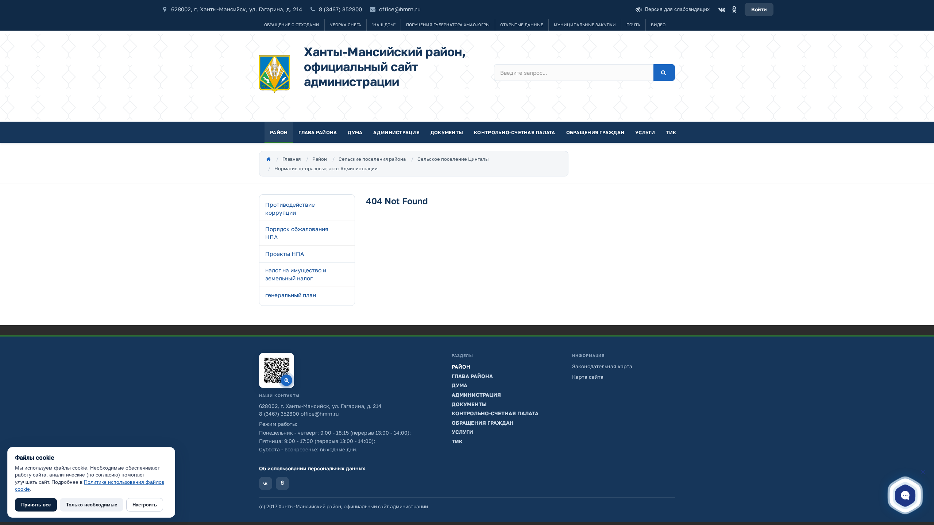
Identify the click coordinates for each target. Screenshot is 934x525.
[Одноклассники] (734, 9)
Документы (447, 132)
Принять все (36, 505)
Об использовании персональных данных (312, 468)
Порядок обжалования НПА (296, 233)
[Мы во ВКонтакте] (265, 483)
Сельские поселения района (372, 159)
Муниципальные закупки (585, 24)
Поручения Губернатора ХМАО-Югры (448, 24)
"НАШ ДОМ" (383, 24)
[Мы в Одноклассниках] (282, 483)
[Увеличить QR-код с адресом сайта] (276, 370)
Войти (759, 9)
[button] (905, 495)
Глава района (317, 132)
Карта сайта (587, 377)
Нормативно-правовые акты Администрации (326, 168)
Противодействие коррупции (290, 208)
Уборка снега (345, 24)
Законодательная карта (602, 366)
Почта (633, 24)
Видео (658, 24)
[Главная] (268, 159)
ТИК (671, 132)
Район (278, 132)
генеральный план (290, 295)
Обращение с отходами (291, 24)
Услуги (645, 132)
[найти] (664, 72)
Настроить (144, 505)
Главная (291, 159)
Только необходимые (91, 505)
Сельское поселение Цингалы (453, 159)
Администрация (396, 132)
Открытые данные (521, 24)
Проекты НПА (284, 253)
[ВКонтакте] (722, 9)
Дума (355, 132)
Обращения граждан (595, 132)
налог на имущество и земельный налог (295, 274)
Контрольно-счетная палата (514, 132)
